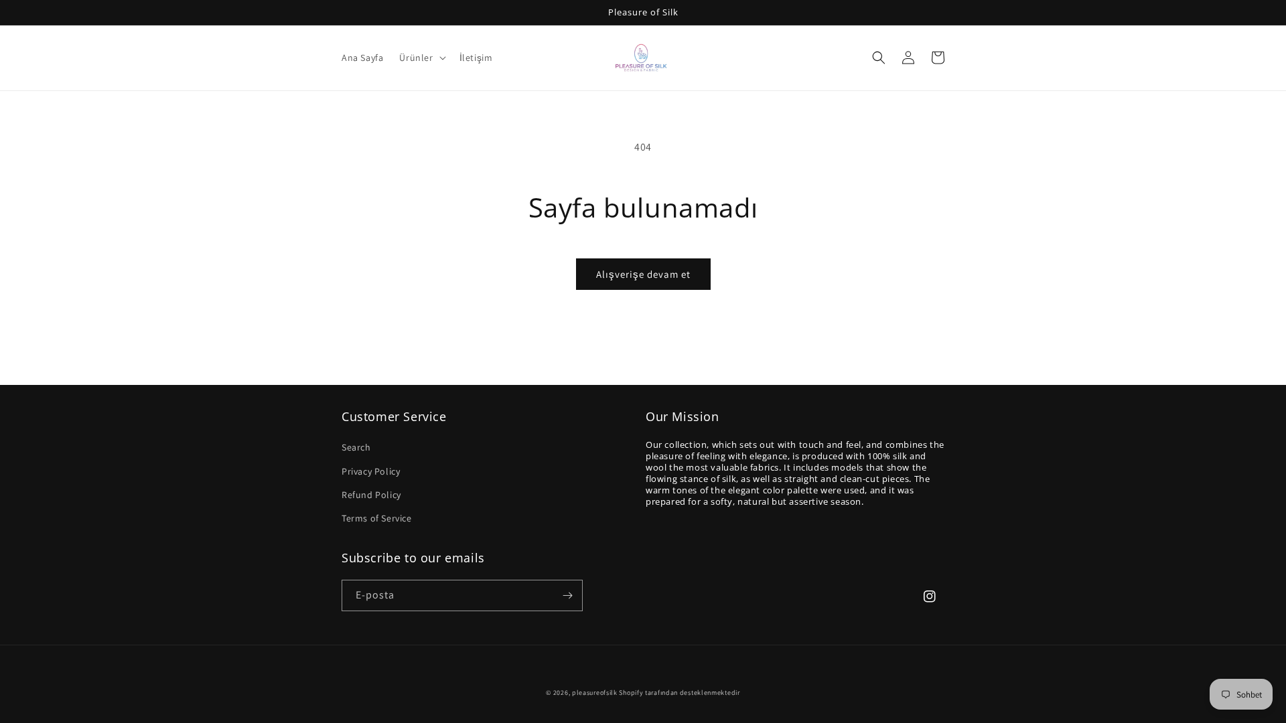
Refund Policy (371, 495)
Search (356, 447)
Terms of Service (377, 518)
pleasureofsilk (595, 692)
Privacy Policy (371, 471)
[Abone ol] (567, 595)
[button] (421, 58)
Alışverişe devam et (643, 274)
